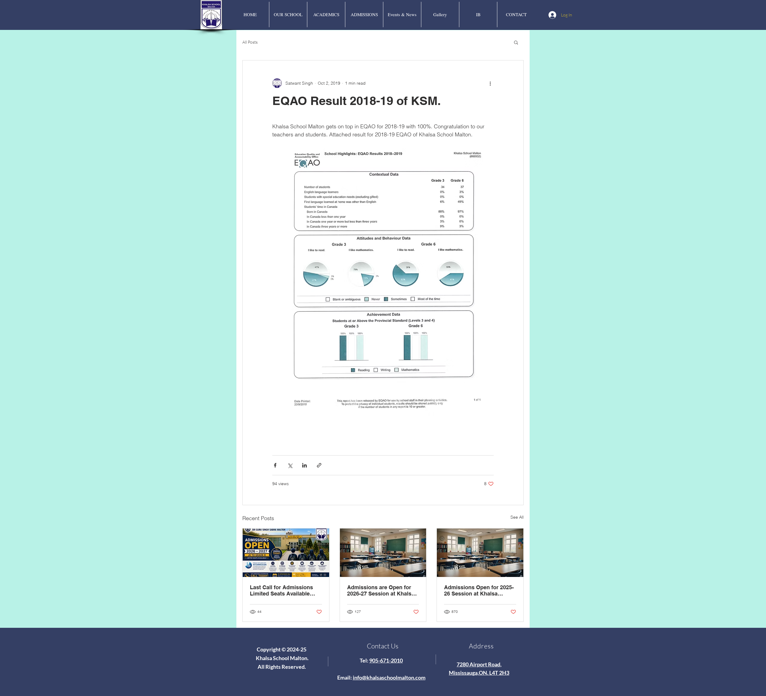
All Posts (250, 42)
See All (517, 517)
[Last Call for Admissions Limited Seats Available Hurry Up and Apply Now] (286, 553)
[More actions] (490, 83)
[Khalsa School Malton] (383, 553)
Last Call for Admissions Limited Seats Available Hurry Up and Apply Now (281, 590)
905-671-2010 (386, 660)
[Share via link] (319, 465)
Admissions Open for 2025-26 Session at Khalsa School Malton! (479, 590)
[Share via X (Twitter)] (290, 465)
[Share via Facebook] (275, 465)
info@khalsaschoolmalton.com (389, 677)
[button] (516, 42)
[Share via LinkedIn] (304, 465)
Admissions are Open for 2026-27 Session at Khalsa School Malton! (380, 590)
